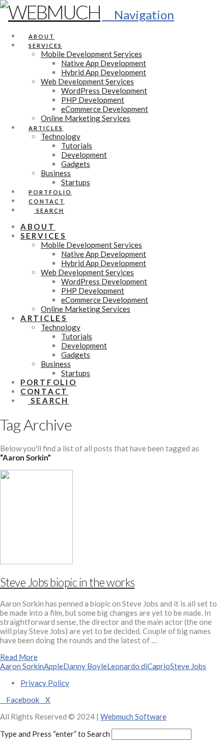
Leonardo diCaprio (138, 666)
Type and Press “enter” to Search (55, 733)
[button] (138, 14)
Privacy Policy (44, 682)
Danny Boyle (85, 666)
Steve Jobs (188, 666)
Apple (53, 666)
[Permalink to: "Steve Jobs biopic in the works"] (36, 561)
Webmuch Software (133, 716)
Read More (19, 656)
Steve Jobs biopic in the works (67, 582)
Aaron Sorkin (22, 666)
